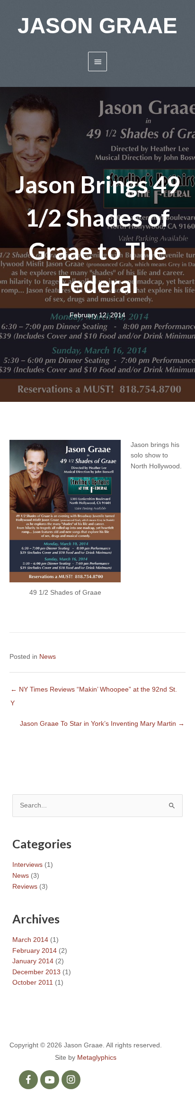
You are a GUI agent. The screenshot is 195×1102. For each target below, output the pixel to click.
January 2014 (32, 961)
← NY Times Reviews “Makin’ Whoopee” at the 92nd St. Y (93, 692)
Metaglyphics (96, 1057)
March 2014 (30, 939)
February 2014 (34, 950)
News (47, 656)
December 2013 (36, 972)
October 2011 (32, 982)
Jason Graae (97, 26)
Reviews (24, 886)
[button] (28, 1079)
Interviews (27, 864)
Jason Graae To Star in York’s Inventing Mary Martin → (102, 723)
